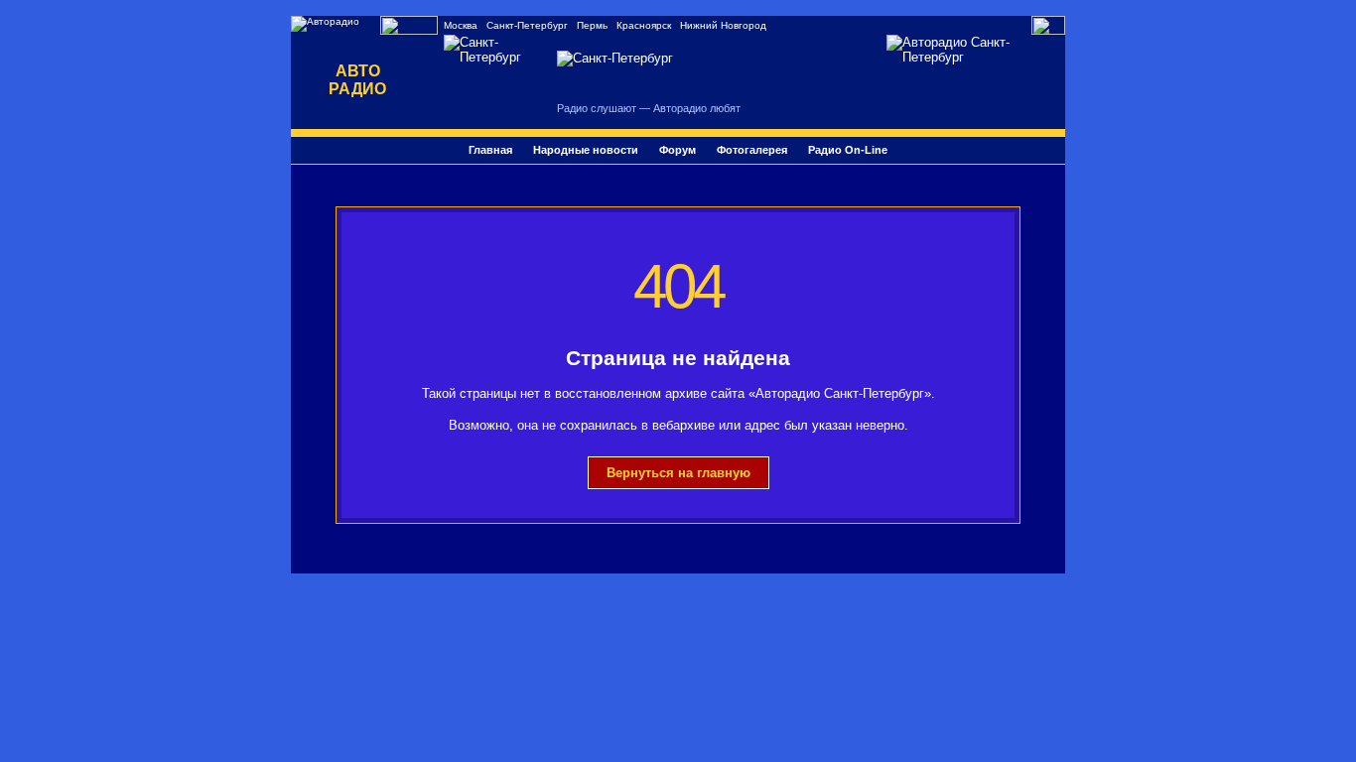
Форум (677, 150)
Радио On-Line (847, 150)
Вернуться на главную (678, 472)
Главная (490, 150)
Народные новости (585, 150)
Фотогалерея (752, 150)
